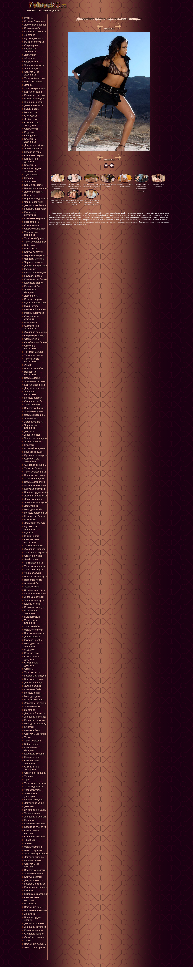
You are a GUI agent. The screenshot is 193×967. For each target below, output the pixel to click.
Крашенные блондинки (30, 749)
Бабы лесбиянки (33, 81)
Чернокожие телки (34, 258)
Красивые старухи (34, 282)
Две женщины (32, 636)
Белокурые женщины (36, 188)
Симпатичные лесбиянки (31, 327)
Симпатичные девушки (31, 658)
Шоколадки (30, 322)
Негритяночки (31, 222)
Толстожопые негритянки (31, 360)
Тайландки (30, 840)
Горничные (30, 269)
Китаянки (29, 890)
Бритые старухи (33, 91)
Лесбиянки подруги (34, 523)
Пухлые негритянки (35, 302)
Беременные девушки (31, 160)
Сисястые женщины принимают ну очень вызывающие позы (91, 202)
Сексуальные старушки (31, 317)
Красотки (29, 178)
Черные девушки (33, 202)
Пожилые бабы (32, 28)
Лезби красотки (32, 441)
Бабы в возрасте (33, 185)
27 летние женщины (35, 810)
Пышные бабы (32, 730)
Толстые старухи (33, 569)
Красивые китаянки (34, 823)
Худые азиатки (32, 813)
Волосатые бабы (33, 368)
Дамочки (29, 806)
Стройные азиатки (34, 937)
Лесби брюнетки (33, 148)
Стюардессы (31, 135)
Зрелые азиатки (33, 846)
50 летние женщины (35, 485)
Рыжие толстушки (34, 42)
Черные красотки (33, 262)
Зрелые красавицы (34, 415)
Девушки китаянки (34, 857)
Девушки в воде (33, 682)
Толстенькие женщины (31, 621)
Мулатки (29, 727)
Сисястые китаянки (34, 836)
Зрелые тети (31, 418)
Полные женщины (34, 699)
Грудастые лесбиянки (30, 50)
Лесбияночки (31, 506)
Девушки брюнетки (34, 713)
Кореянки (29, 820)
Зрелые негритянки (35, 381)
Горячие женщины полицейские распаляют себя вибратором (142, 186)
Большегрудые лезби (36, 492)
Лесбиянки (30, 55)
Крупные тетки (32, 757)
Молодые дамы (32, 696)
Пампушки (30, 519)
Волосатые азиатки (35, 870)
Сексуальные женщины (31, 762)
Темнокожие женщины (31, 233)
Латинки (28, 85)
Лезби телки (31, 119)
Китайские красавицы (36, 894)
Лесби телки (31, 559)
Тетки (27, 779)
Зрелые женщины (34, 478)
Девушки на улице (34, 803)
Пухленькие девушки (35, 455)
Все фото (109, 28)
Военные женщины (34, 475)
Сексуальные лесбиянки (31, 73)
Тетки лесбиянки (33, 468)
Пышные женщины (34, 98)
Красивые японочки (35, 827)
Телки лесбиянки (33, 562)
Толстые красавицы (35, 88)
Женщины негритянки (30, 393)
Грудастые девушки (35, 209)
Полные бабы (31, 653)
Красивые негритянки (36, 218)
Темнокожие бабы (34, 352)
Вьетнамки (30, 903)
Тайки (27, 940)
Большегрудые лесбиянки (32, 170)
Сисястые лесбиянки (35, 332)
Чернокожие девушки (36, 198)
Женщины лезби (33, 102)
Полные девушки (33, 452)
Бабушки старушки (34, 489)
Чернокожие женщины (31, 426)
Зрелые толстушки (34, 590)
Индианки (29, 132)
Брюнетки (29, 195)
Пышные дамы (32, 536)
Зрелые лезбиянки (34, 482)
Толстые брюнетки (34, 78)
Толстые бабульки (34, 238)
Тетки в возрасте (33, 355)
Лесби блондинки (33, 191)
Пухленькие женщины (30, 528)
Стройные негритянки (30, 347)
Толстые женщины (34, 566)
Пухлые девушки (33, 38)
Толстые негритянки (35, 783)
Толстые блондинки (35, 241)
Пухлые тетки (31, 306)
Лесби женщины (33, 499)
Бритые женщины (34, 633)
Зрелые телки (31, 586)
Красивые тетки (32, 152)
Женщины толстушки (36, 502)
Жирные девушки (34, 597)
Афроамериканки (33, 421)
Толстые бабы (32, 626)
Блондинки (30, 165)
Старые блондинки (34, 228)
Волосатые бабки (33, 408)
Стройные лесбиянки (36, 342)
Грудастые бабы (33, 640)
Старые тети (31, 61)
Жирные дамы (32, 68)
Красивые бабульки (35, 31)
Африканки (30, 181)
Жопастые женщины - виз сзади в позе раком (91, 185)
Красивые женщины (35, 753)
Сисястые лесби (33, 401)
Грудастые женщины (35, 272)
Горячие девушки (33, 799)
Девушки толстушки (35, 388)
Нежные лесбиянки (34, 516)
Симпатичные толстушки (31, 768)
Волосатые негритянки (30, 373)
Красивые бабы (32, 689)
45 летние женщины (35, 593)
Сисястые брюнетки (35, 549)
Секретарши (31, 45)
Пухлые (28, 532)
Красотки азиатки (33, 930)
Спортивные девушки (31, 664)
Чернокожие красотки (36, 255)
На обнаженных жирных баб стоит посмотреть (74, 186)
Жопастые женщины (35, 438)
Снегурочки (30, 115)
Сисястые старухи (34, 155)
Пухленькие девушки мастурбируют (58, 201)
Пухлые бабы (31, 109)
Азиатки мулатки (33, 850)
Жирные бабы (32, 434)
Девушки (29, 431)
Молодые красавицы (35, 723)
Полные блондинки (34, 21)
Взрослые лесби (33, 580)
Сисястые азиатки (34, 933)
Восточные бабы (33, 907)
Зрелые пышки (32, 706)
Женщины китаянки (35, 927)
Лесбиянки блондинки (30, 291)
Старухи (28, 669)
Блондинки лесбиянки (30, 140)
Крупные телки (32, 603)
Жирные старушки (34, 65)
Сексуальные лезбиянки (31, 460)
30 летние (29, 58)
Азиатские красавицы (36, 853)
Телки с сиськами (33, 545)
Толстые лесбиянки (35, 471)
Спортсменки (31, 225)
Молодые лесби (33, 398)
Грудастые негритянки (30, 213)
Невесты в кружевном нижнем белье (125, 185)
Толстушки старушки (35, 552)
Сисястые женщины (35, 465)
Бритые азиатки (33, 877)
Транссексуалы (32, 790)
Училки (28, 365)
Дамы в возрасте (33, 105)
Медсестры (30, 112)
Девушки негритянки (35, 265)
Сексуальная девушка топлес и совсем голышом (58, 186)
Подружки (29, 649)
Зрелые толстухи (33, 629)
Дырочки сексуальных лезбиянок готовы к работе (74, 202)
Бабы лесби (30, 248)
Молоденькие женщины (31, 645)
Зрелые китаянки (33, 873)
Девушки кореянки (34, 923)
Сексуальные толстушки (31, 124)
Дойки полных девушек (158, 185)
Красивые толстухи (34, 95)
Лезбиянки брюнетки (35, 495)
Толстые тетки (32, 672)
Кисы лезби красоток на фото (108, 185)
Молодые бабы (32, 692)
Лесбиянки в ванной (35, 24)
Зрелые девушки (33, 786)
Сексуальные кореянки (31, 899)
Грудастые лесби (33, 276)
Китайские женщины (35, 887)
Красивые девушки (34, 720)
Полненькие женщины (31, 612)
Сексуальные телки (35, 734)
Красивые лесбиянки (35, 279)
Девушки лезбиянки (35, 145)
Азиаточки (29, 914)
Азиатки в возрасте (34, 947)
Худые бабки (31, 174)
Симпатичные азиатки (31, 831)
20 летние (29, 710)
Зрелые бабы (31, 583)
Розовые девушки (34, 313)
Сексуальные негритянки (31, 541)
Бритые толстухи (33, 252)
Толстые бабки (32, 404)
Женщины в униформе (30, 794)
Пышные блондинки (35, 309)
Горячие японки (32, 860)
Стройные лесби (33, 556)
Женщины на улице (35, 716)
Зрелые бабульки (33, 411)
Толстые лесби (32, 740)
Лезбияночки (31, 295)
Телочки (28, 776)
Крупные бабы (32, 286)
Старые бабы (31, 128)
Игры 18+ (29, 18)
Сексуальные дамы (35, 703)
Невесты (29, 445)
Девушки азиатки (33, 880)
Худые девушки (32, 686)
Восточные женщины (35, 910)
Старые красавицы (34, 335)
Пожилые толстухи (34, 607)
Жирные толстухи (34, 600)
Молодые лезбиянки (35, 512)
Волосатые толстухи (35, 576)
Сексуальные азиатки (31, 865)
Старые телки (31, 339)
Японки (28, 843)
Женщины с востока (35, 816)
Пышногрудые (32, 616)
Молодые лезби (33, 509)
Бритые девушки (33, 679)
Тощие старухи (32, 573)
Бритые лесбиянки (34, 384)
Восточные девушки (35, 944)
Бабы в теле (31, 744)
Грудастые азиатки (34, 883)
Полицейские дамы (35, 448)
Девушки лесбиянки (35, 205)
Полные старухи (33, 299)
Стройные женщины (35, 773)
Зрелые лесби (32, 378)
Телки (27, 737)
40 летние (29, 35)
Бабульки (29, 245)
